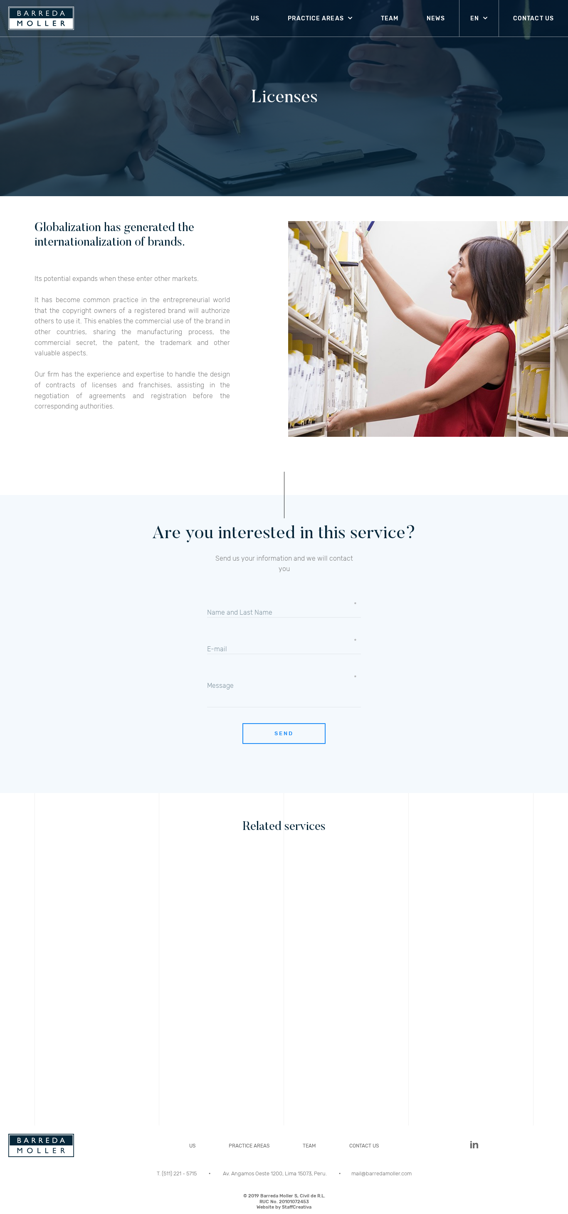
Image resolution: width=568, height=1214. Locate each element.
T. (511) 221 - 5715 (177, 1173)
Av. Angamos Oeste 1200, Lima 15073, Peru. (275, 1173)
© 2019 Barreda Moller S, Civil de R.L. (284, 1201)
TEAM (389, 18)
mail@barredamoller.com (381, 1173)
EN (474, 18)
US (255, 18)
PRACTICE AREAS (315, 18)
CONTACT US (533, 18)
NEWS (436, 18)
